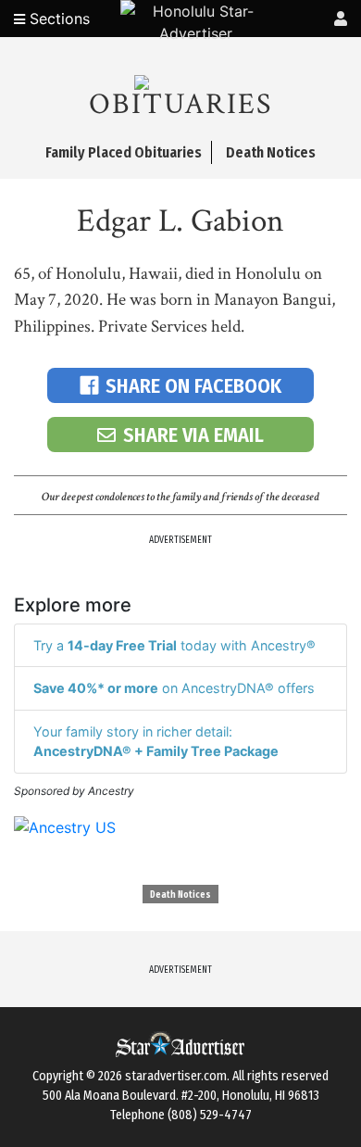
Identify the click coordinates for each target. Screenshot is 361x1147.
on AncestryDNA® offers (174, 688)
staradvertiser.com (176, 1076)
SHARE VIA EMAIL (193, 434)
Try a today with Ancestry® (174, 645)
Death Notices (180, 895)
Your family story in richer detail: (156, 742)
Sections (57, 18)
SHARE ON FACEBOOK (193, 385)
